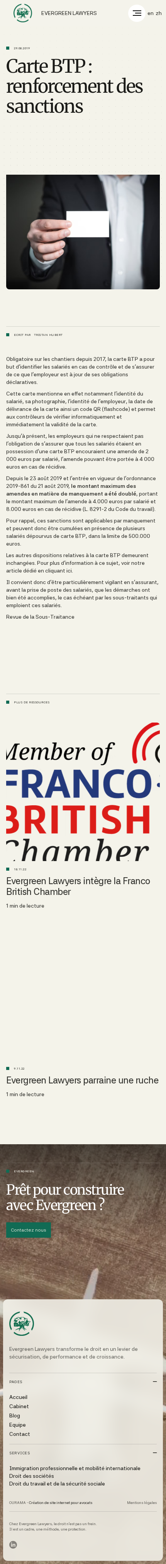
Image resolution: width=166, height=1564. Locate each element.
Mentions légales (142, 1502)
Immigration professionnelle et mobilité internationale (75, 1468)
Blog (14, 1415)
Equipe (17, 1425)
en (150, 13)
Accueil (18, 1397)
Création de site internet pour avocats (60, 1502)
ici (69, 571)
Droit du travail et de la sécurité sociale (57, 1484)
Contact (19, 1434)
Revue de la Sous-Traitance (40, 617)
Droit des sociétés (31, 1476)
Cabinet (19, 1406)
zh (159, 13)
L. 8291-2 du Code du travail (118, 509)
